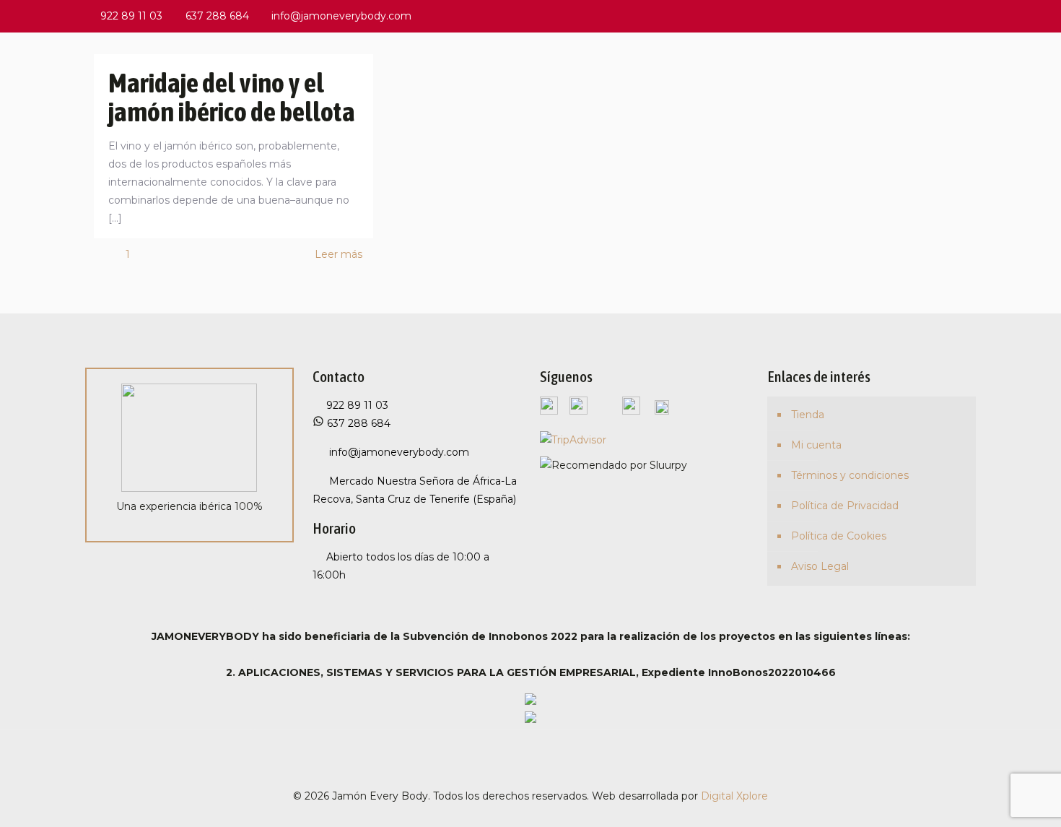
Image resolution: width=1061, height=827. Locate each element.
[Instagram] (948, 15)
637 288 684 (217, 15)
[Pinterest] (929, 15)
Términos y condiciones (850, 475)
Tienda (807, 414)
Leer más (338, 254)
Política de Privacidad (845, 505)
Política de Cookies (838, 535)
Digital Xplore (734, 795)
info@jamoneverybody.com (341, 15)
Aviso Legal (820, 566)
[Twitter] (909, 15)
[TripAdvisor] (968, 15)
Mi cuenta (816, 444)
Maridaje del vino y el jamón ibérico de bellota (231, 97)
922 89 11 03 (131, 15)
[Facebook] (890, 15)
